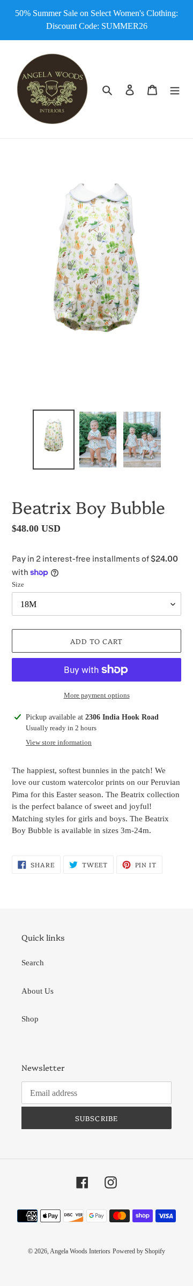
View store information (59, 742)
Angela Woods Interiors (80, 1251)
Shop (30, 1019)
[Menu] (175, 89)
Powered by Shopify (139, 1251)
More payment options (97, 695)
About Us (37, 991)
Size (18, 584)
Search (32, 962)
